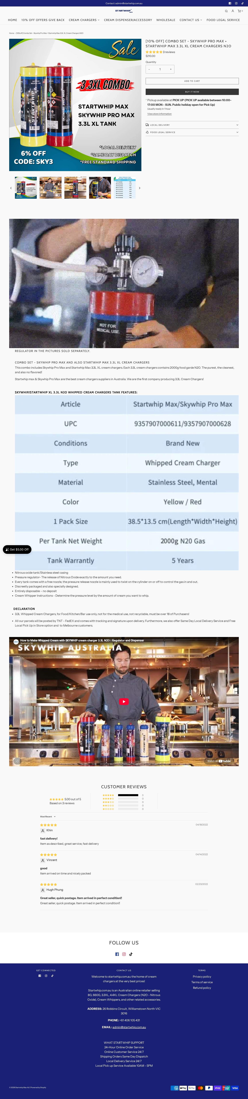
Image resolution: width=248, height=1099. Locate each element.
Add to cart (192, 81)
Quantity (151, 62)
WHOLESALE (165, 20)
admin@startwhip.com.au (129, 1027)
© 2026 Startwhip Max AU (19, 1087)
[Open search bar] (226, 11)
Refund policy (202, 988)
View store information (159, 113)
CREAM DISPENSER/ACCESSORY (128, 20)
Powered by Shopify (38, 1087)
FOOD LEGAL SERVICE (223, 20)
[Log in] (233, 10)
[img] (48, 825)
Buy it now (192, 92)
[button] (11, 187)
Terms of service (202, 982)
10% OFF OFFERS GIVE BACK (43, 20)
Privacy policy (202, 976)
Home (12, 20)
